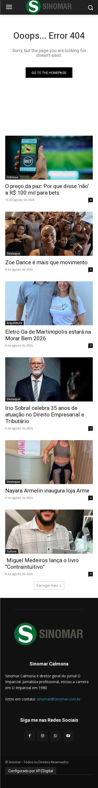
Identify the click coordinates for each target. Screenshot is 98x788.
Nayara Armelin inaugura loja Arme (47, 490)
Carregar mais (47, 585)
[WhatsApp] (55, 736)
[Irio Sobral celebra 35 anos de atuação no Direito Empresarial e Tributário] (49, 379)
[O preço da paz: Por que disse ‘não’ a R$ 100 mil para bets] (49, 158)
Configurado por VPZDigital (30, 771)
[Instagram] (42, 736)
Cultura (11, 551)
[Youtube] (68, 736)
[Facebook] (30, 736)
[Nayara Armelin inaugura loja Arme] (49, 462)
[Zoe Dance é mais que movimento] (49, 234)
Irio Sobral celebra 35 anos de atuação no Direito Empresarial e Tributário (44, 414)
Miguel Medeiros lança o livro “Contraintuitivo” (42, 563)
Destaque (13, 253)
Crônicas (12, 177)
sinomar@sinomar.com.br (58, 699)
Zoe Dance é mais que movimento (46, 262)
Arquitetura (14, 323)
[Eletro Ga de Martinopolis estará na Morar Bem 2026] (49, 303)
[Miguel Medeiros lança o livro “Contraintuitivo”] (49, 532)
